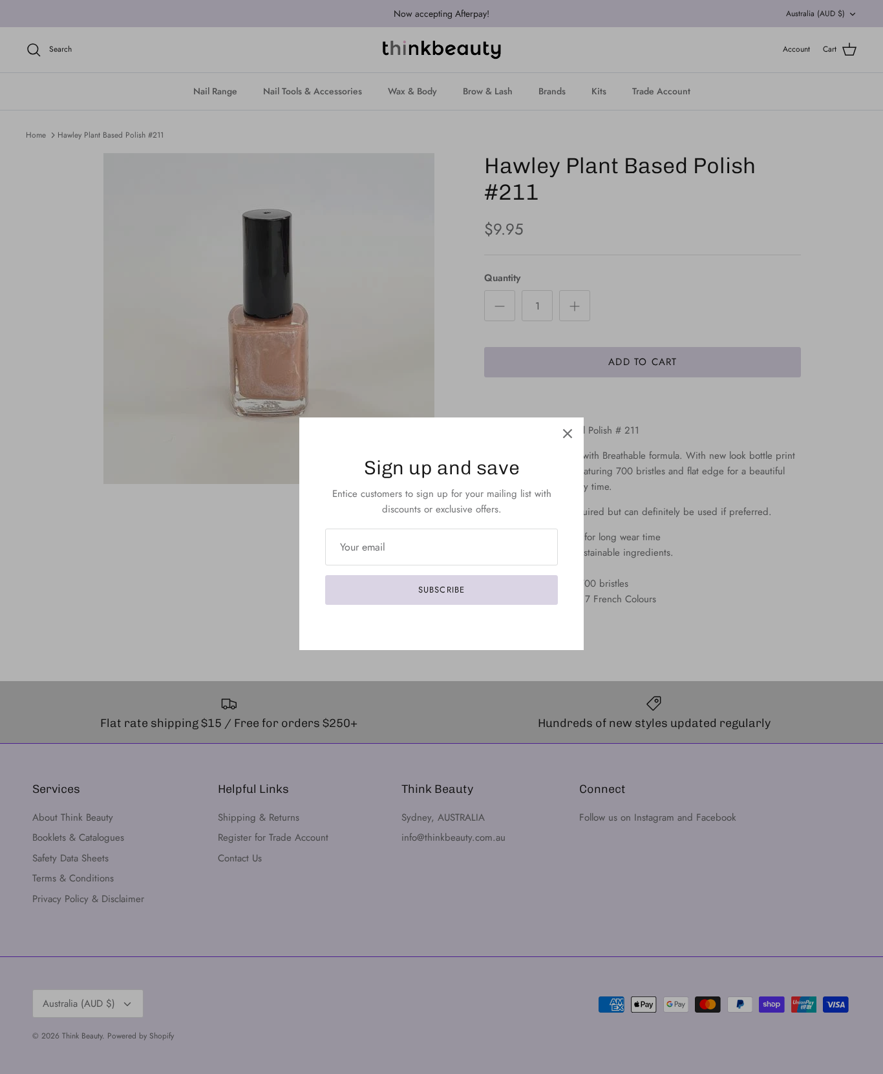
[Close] (567, 433)
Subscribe (441, 590)
